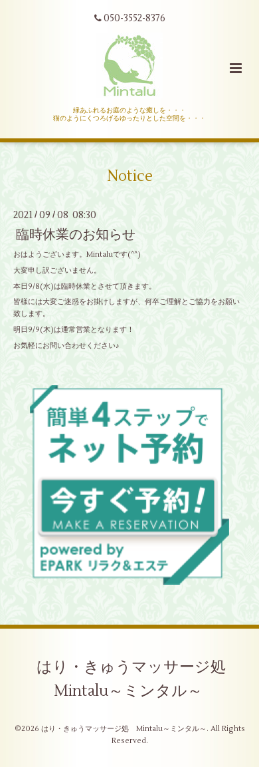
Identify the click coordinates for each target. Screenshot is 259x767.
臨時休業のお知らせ (75, 234)
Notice (130, 176)
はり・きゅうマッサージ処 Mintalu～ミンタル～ (139, 679)
